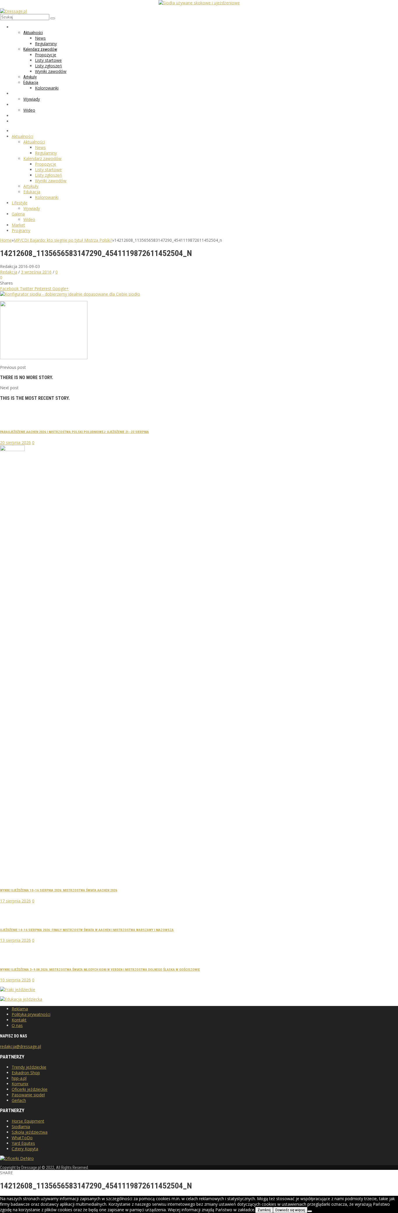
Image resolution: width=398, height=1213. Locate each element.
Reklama (20, 1009)
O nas (17, 1025)
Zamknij (264, 1210)
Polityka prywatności (31, 1014)
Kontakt (19, 1020)
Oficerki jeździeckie (29, 1089)
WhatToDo (22, 1137)
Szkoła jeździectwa (29, 1132)
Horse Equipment (28, 1121)
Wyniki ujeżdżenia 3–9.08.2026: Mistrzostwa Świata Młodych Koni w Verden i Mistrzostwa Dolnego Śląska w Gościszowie (100, 969)
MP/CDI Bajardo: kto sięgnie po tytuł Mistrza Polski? (63, 240)
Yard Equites (23, 1143)
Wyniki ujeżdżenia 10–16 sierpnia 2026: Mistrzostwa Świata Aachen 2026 (58, 890)
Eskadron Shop (26, 1072)
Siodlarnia (21, 1126)
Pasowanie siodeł (28, 1095)
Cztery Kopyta (25, 1148)
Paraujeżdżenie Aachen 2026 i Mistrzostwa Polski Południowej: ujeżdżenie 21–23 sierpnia (74, 432)
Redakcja (8, 272)
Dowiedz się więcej (290, 1210)
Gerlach (19, 1100)
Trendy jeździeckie (29, 1067)
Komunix (20, 1083)
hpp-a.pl (19, 1078)
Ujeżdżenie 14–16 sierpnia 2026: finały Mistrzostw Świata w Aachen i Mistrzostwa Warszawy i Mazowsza (87, 930)
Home (6, 240)
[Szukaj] (52, 18)
